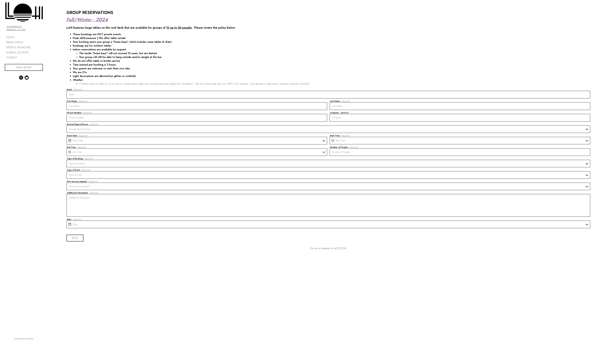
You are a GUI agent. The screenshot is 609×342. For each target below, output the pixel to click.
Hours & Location (17, 52)
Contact (11, 57)
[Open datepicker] (69, 140)
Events (10, 37)
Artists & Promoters (18, 47)
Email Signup (29, 67)
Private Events (14, 42)
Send (75, 238)
